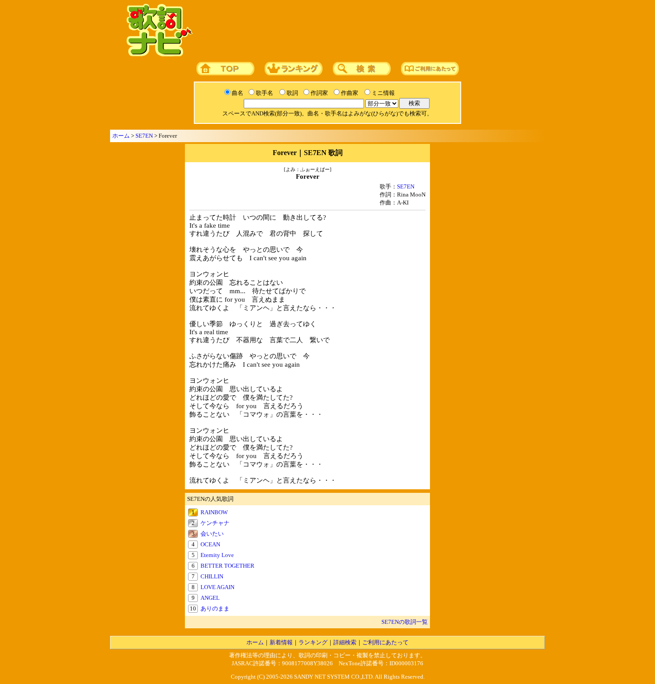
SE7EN (144, 135)
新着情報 (281, 642)
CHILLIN (212, 576)
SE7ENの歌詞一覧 (404, 621)
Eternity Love (217, 555)
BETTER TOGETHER (227, 565)
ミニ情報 (383, 93)
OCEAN (210, 544)
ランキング (313, 642)
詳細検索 (344, 642)
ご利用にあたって (385, 642)
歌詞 (292, 93)
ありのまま (215, 608)
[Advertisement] (366, 31)
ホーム (121, 135)
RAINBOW (214, 512)
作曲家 (349, 93)
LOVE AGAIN (217, 587)
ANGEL (210, 597)
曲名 (237, 93)
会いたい (212, 533)
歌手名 (264, 93)
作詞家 (319, 93)
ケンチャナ (215, 523)
